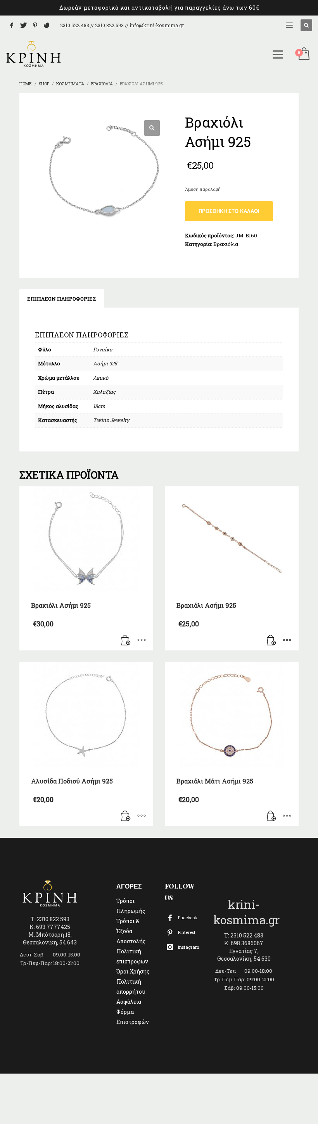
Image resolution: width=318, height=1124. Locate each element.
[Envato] (46, 25)
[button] (152, 128)
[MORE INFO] (141, 640)
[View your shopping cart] (303, 54)
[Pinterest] (35, 25)
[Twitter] (23, 25)
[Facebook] (11, 25)
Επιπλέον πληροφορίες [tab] (61, 298)
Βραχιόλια (225, 243)
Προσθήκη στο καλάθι (229, 211)
